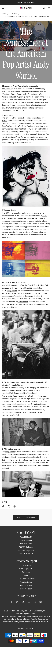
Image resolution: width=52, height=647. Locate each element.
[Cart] (49, 8)
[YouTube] (29, 602)
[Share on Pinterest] (14, 506)
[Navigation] (2, 8)
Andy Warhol (7, 89)
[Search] (43, 8)
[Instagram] (17, 602)
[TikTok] (40, 602)
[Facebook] (11, 602)
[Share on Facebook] (3, 506)
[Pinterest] (23, 602)
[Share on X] (8, 506)
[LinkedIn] (34, 602)
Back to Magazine (26, 517)
